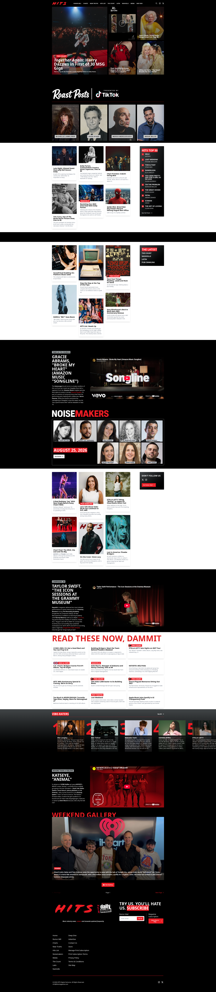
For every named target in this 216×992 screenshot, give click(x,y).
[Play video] (122, 23)
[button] (160, 893)
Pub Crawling (148, 262)
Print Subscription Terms (78, 954)
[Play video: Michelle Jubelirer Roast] (65, 123)
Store (70, 947)
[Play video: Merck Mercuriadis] (122, 123)
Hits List (103, 3)
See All (160, 714)
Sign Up (140, 918)
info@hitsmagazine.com (60, 984)
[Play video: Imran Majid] (150, 123)
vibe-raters (60, 714)
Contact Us (72, 943)
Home (55, 935)
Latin (118, 3)
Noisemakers (58, 954)
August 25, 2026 (70, 450)
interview (81, 617)
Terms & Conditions (76, 961)
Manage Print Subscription (78, 950)
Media (132, 3)
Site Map (71, 965)
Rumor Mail (123, 914)
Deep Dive (140, 3)
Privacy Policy (73, 958)
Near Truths (94, 3)
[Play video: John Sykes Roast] (93, 123)
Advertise (72, 939)
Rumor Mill (77, 3)
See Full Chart (146, 213)
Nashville (125, 3)
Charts (85, 3)
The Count (111, 3)
